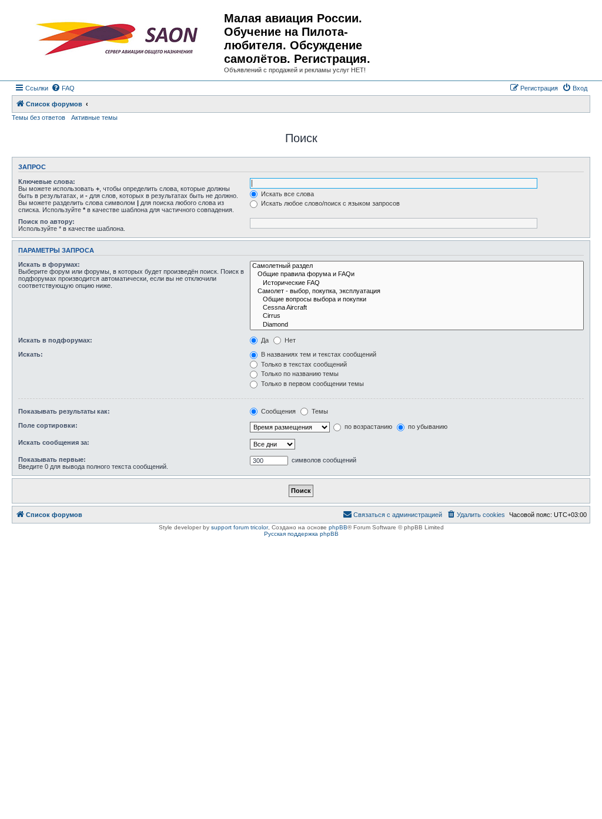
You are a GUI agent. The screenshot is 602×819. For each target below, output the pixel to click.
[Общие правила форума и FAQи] (417, 274)
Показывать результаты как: (64, 411)
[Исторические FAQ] (417, 283)
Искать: (30, 354)
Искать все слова (286, 193)
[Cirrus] (417, 316)
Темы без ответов (38, 117)
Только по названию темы (299, 373)
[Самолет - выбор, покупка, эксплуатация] (417, 291)
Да (264, 340)
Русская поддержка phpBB (301, 534)
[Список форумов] (119, 39)
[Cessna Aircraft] (417, 308)
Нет (289, 340)
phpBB (338, 527)
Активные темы (94, 117)
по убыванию (426, 426)
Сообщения (277, 411)
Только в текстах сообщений (303, 364)
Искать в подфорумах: (55, 340)
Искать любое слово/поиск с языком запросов (329, 203)
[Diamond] (417, 325)
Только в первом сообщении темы (311, 383)
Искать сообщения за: (53, 442)
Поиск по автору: (46, 221)
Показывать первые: (52, 459)
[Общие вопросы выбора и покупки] (417, 300)
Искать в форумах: (49, 264)
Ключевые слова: (46, 181)
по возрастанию (367, 426)
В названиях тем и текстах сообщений (317, 354)
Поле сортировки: (48, 425)
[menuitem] (63, 88)
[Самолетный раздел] (417, 266)
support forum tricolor (239, 527)
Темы (319, 411)
